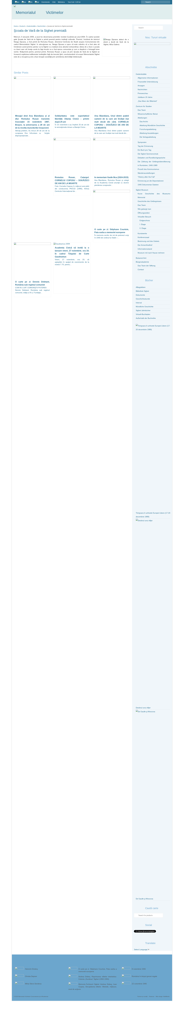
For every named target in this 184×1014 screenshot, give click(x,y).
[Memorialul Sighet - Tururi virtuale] (152, 51)
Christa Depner (31, 976)
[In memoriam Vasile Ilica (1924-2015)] (111, 156)
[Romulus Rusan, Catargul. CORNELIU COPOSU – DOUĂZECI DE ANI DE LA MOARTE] (72, 156)
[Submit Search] (143, 2)
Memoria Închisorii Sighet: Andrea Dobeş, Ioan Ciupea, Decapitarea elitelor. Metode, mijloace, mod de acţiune (92, 986)
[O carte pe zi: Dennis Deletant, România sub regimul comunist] (32, 261)
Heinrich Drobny (31, 969)
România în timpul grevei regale (144, 976)
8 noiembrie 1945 (139, 969)
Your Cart (74, 2)
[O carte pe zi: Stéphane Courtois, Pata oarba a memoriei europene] (111, 208)
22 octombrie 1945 (139, 984)
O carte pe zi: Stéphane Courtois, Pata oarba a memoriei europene (97, 970)
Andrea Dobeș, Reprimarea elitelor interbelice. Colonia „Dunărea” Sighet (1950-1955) (97, 978)
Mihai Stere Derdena (33, 984)
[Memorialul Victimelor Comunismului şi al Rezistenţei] (38, 11)
